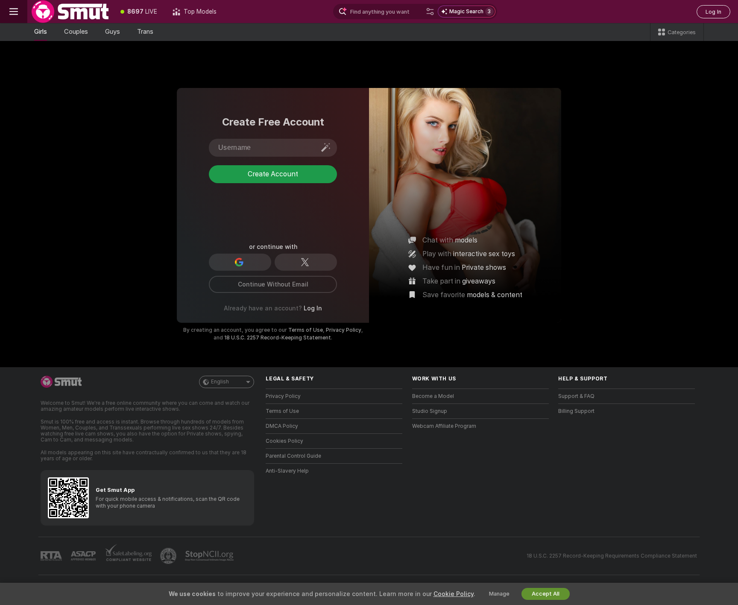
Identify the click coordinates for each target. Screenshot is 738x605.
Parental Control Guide (293, 456)
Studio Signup (429, 411)
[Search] (430, 12)
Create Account (273, 209)
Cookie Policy (453, 593)
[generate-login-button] (326, 147)
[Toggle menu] (13, 11)
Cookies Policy (284, 441)
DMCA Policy (282, 426)
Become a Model (433, 396)
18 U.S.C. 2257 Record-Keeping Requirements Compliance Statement (612, 556)
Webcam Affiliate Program (444, 426)
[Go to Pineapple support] (169, 556)
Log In (713, 12)
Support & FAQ (576, 396)
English (220, 382)
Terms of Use (305, 330)
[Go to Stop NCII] (210, 556)
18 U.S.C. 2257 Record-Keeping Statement (277, 338)
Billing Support (576, 411)
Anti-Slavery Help (287, 471)
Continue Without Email (273, 284)
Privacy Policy (343, 330)
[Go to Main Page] (70, 11)
